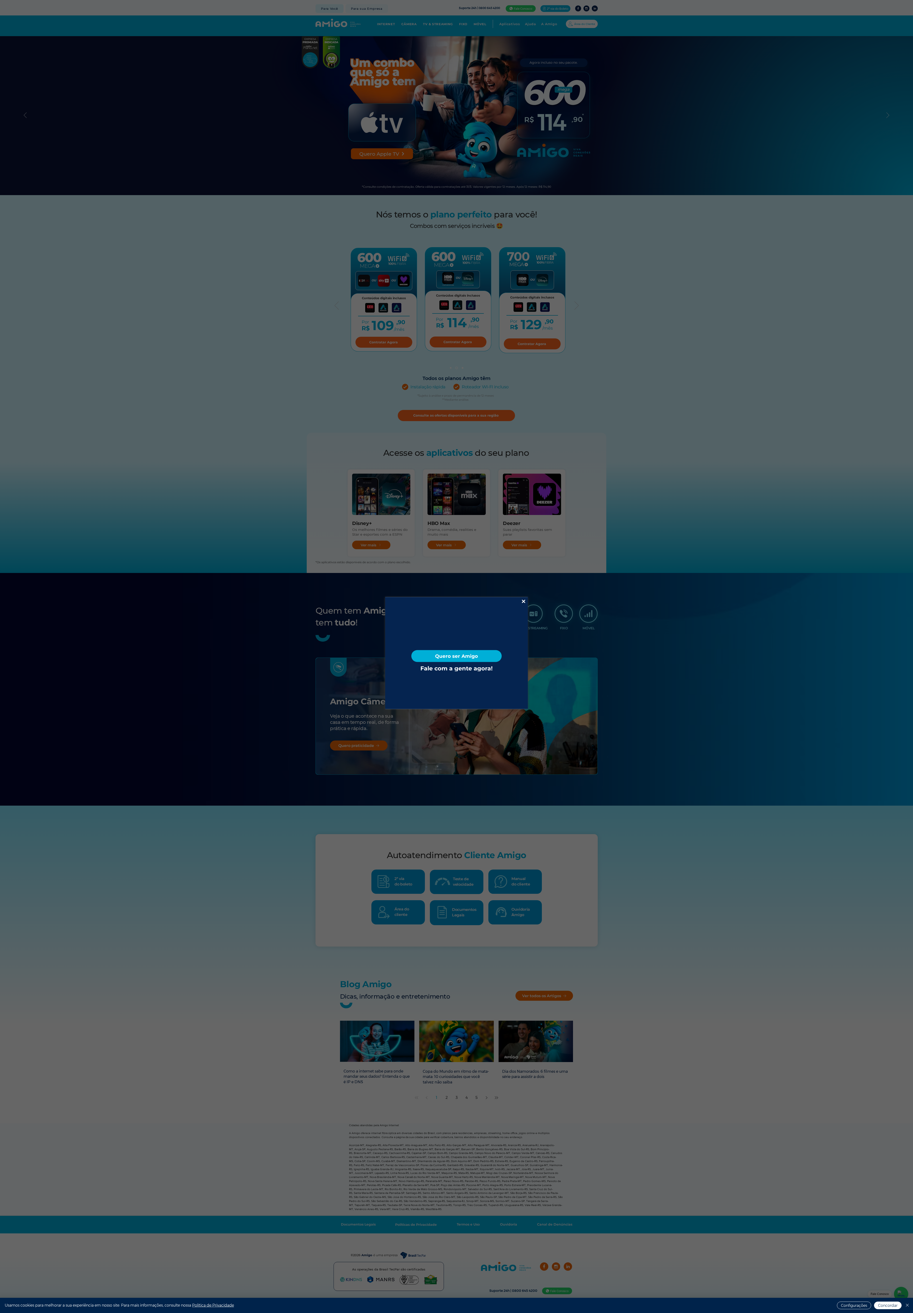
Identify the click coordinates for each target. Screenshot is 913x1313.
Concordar (888, 1305)
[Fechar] (907, 1305)
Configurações (854, 1305)
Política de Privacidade (213, 1305)
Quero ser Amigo (456, 656)
